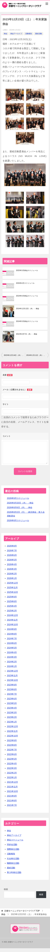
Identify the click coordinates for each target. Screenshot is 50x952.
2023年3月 (12, 712)
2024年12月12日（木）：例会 (27, 309)
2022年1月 (12, 777)
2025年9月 (12, 597)
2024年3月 (12, 657)
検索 (6, 889)
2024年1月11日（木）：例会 (37, 355)
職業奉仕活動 (13, 863)
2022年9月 (12, 740)
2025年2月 (12, 611)
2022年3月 (12, 768)
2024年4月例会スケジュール (27, 296)
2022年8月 (12, 745)
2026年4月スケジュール (25, 283)
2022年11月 (12, 731)
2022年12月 (12, 726)
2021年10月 (12, 791)
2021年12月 (12, 782)
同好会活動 (12, 844)
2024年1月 (12, 666)
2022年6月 (12, 754)
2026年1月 (12, 578)
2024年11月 (12, 620)
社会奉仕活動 (13, 858)
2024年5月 (12, 648)
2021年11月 (12, 787)
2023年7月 (12, 694)
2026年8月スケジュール (18, 520)
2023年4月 (12, 708)
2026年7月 (12, 550)
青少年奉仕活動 (14, 872)
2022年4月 (12, 763)
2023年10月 (12, 680)
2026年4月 (12, 564)
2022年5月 (12, 759)
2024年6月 (12, 643)
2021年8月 (12, 800)
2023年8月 (12, 689)
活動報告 (28, 34)
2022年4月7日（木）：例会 (26, 334)
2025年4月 (12, 606)
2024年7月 (12, 638)
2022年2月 (12, 773)
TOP (22, 911)
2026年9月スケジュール (18, 498)
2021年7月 (12, 805)
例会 (5, 34)
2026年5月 (12, 560)
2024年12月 (12, 615)
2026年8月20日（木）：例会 (20, 503)
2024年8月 (12, 634)
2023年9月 (12, 685)
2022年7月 (12, 750)
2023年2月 (12, 717)
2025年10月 (12, 592)
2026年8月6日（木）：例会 (19, 507)
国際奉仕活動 (13, 849)
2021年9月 (12, 796)
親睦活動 (38, 34)
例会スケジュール (15, 840)
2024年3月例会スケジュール (27, 321)
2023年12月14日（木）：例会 (14, 355)
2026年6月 (12, 555)
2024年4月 (12, 652)
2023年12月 (12, 671)
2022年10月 (12, 736)
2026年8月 (12, 546)
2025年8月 (12, 601)
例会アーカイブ (16, 34)
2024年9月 (12, 629)
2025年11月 (12, 587)
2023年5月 (12, 703)
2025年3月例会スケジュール (27, 270)
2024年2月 (12, 662)
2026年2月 (12, 574)
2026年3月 (12, 569)
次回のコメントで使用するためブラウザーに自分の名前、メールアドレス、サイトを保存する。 (25, 422)
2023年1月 (12, 722)
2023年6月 (12, 699)
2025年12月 (12, 583)
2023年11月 (12, 675)
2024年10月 (12, 624)
